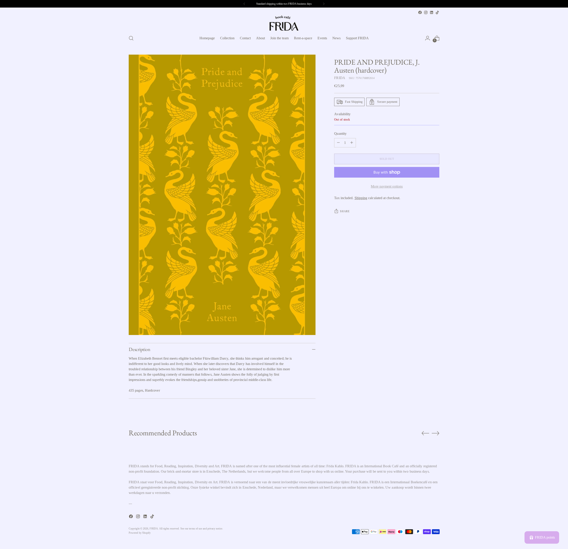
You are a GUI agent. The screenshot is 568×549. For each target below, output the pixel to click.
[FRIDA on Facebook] (420, 12)
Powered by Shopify (140, 532)
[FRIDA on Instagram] (426, 12)
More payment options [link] (387, 186)
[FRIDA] (284, 23)
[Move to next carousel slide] (435, 433)
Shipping (361, 198)
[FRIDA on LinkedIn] (432, 12)
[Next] (324, 4)
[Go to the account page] (427, 38)
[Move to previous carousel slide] (425, 433)
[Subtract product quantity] (338, 142)
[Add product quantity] (352, 142)
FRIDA (339, 78)
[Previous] (244, 4)
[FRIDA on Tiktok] (437, 12)
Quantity (340, 133)
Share (344, 211)
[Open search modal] (131, 38)
